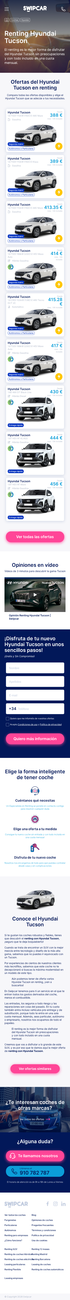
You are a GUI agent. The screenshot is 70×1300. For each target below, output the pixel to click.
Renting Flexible (12, 1269)
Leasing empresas (13, 1278)
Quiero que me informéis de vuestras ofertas (32, 718)
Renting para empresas (16, 1235)
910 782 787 (63, 9)
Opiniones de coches (42, 1220)
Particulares (10, 1225)
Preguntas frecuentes (42, 1225)
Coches (14, 20)
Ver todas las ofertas (35, 536)
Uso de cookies (39, 1240)
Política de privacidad (51, 724)
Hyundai (25, 20)
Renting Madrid (39, 1254)
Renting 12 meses (40, 1249)
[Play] (35, 594)
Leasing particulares (14, 1264)
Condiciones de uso (28, 724)
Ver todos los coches (14, 1215)
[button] (35, 10)
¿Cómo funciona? (13, 1240)
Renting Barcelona (41, 1259)
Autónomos (10, 1230)
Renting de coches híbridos (16, 1254)
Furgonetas (10, 1220)
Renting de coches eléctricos (16, 1259)
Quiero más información (35, 738)
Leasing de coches (41, 1264)
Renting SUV (10, 1249)
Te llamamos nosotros (38, 1156)
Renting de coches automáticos (44, 1269)
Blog (34, 1215)
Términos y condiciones (44, 1230)
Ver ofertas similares (35, 1069)
